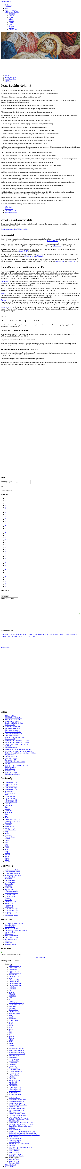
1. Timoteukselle (10, 894)
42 (5, 570)
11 (5, 516)
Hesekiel (7, 838)
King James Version (11, 729)
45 (5, 576)
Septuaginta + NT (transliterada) (15, 761)
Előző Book (8, 207)
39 (5, 565)
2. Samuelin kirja (10, 797)
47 (5, 579)
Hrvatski (11, 26)
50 (5, 584)
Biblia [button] (6, 8)
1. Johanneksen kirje (11, 908)
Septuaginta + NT (10, 759)
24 (5, 539)
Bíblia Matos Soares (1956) (13, 717)
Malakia (7, 861)
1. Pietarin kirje (9, 904)
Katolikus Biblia (6, 1)
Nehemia (7, 808)
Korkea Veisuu (9, 826)
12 (5, 518)
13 (5, 519)
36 (5, 560)
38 (5, 563)
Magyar (11, 28)
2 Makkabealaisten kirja (12, 820)
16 (5, 525)
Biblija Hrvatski (10, 768)
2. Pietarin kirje (9, 906)
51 (5, 586)
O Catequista (9, 933)
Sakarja (7, 859)
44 (5, 574)
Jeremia (7, 833)
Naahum (7, 852)
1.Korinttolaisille (10, 880)
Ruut (6, 794)
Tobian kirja (8, 810)
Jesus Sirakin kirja (10, 829)
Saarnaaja (8, 824)
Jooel (6, 843)
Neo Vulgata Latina (11, 756)
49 (5, 583)
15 (5, 523)
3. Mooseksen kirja (11, 785)
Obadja (7, 847)
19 (5, 530)
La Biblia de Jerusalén (12, 720)
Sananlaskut (8, 822)
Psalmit (7, 817)
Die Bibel (8, 763)
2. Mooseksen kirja (11, 783)
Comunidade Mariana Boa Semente (16, 929)
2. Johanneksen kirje (11, 910)
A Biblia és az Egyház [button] (12, 12)
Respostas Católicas (11, 938)
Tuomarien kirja (10, 792)
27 (5, 544)
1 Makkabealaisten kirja (12, 818)
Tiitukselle (8, 897)
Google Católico (10, 931)
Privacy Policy (5, 647)
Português (12, 14)
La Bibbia (8, 745)
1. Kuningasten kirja (11, 799)
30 (5, 549)
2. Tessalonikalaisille (11, 892)
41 (5, 569)
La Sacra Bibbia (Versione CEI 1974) (17, 740)
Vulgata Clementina (11, 757)
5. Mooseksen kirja (11, 789)
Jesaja (6, 831)
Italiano (11, 19)
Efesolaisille (8, 885)
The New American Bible (13, 726)
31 (5, 551)
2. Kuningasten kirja (11, 801)
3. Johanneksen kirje (11, 911)
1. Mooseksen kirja (11, 782)
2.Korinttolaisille (10, 881)
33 (5, 555)
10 (5, 514)
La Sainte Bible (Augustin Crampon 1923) (18, 750)
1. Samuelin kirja (10, 796)
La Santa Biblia (10, 724)
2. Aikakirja (8, 804)
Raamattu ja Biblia (11, 771)
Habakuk (7, 854)
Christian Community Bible (13, 733)
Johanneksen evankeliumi (13, 874)
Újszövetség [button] (8, 7)
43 (5, 572)
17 (5, 526)
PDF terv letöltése (22, 229)
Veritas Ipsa (8, 942)
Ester (6, 813)
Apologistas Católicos (11, 928)
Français (11, 21)
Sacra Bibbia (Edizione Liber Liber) (16, 743)
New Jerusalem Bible (11, 734)
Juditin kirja (8, 811)
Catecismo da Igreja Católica (14, 922)
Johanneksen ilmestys (11, 915)
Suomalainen (13, 29)
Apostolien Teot (10, 876)
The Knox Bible (10, 738)
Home (7, 75)
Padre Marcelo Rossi (11, 935)
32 (5, 553)
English (11, 17)
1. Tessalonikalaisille (11, 890)
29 (5, 548)
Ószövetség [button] (8, 5)
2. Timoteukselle (10, 895)
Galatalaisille (9, 883)
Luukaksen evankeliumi (12, 873)
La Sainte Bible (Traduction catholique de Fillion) (20, 752)
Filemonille (8, 899)
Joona (6, 848)
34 (5, 556)
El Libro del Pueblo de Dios (14, 722)
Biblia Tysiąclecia (10, 766)
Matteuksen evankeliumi (12, 869)
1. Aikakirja (8, 803)
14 (5, 521)
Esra (6, 806)
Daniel (7, 840)
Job (6, 815)
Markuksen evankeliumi (12, 871)
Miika (6, 850)
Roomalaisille (9, 878)
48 (5, 581)
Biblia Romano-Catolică (12, 773)
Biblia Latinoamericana (12, 719)
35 (5, 558)
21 (5, 533)
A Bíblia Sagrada (14, 1160)
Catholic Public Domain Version (15, 736)
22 (5, 535)
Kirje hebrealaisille (10, 901)
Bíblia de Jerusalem (11, 747)
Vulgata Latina (9, 754)
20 (5, 532)
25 (5, 540)
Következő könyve (11, 212)
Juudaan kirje (9, 913)
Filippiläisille (9, 887)
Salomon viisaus (10, 827)
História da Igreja (14, 1159)
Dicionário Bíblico (10, 924)
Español (11, 15)
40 (5, 567)
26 (5, 542)
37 (5, 562)
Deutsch (11, 22)
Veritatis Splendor (10, 944)
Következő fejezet (10, 210)
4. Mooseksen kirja (11, 787)
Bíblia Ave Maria (10, 715)
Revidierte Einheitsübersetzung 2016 (16, 764)
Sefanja (7, 855)
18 (5, 528)
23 (5, 537)
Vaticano (7, 940)
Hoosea (7, 841)
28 (5, 546)
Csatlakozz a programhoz (9, 229)
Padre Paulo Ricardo (11, 937)
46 (5, 577)
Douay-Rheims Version (12, 727)
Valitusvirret (8, 834)
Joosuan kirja (9, 790)
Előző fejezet (9, 209)
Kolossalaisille (9, 888)
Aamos (7, 845)
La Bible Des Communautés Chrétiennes (18, 749)
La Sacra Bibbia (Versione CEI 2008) (17, 742)
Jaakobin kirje (9, 902)
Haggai (7, 857)
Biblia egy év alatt (10, 10)
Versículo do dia (10, 926)
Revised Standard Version (13, 731)
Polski (11, 24)
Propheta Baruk (10, 836)
